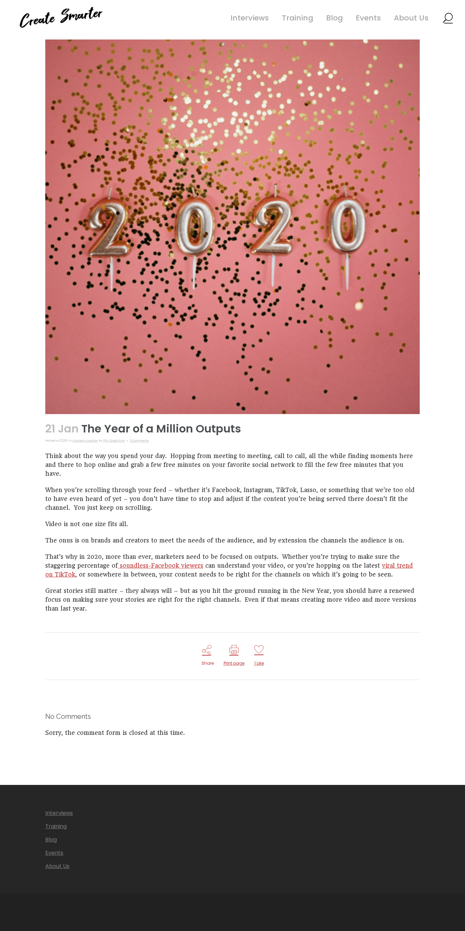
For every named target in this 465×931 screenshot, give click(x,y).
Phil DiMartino (114, 441)
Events (54, 853)
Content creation (85, 441)
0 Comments (139, 441)
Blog (51, 839)
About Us (57, 866)
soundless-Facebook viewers (160, 565)
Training (56, 826)
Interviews (59, 813)
